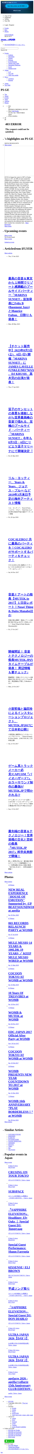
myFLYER (8, 35)
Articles (7, 101)
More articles (8, 253)
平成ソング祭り (19, 1288)
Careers (14, 1425)
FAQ (13, 1420)
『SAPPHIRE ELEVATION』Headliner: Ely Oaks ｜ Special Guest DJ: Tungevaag (18, 1219)
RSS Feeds (11, 1437)
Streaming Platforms (14, 65)
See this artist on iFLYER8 (17, 6)
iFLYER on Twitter (14, 1430)
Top (6, 94)
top (2, 1452)
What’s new (17, 10)
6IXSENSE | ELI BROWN (19, 1269)
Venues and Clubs (13, 63)
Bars (6, 30)
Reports (10, 80)
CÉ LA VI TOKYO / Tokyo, (19, 1180)
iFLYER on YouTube (14, 1435)
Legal (13, 1423)
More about (8, 145)
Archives (11, 78)
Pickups (10, 60)
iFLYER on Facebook (15, 1432)
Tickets (10, 58)
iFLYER (10, 1401)
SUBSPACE (16, 1191)
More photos (8, 881)
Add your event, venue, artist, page (22, 1415)
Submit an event (9, 242)
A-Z (9, 72)
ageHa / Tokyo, (15, 1393)
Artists (6, 70)
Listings (10, 55)
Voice (6, 99)
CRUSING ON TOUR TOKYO (18, 1173)
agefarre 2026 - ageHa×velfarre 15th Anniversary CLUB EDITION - (20, 1384)
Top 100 (10, 73)
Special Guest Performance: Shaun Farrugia (18, 1248)
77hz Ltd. (25, 1403)
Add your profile (13, 75)
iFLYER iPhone (13, 1445)
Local (10, 67)
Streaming (11, 56)
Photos (7, 31)
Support (14, 1422)
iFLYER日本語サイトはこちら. (15, 45)
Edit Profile (15, 111)
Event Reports (12, 62)
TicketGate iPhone (13, 1447)
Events (7, 28)
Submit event (12, 68)
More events (8, 235)
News (6, 77)
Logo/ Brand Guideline (19, 1427)
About (6, 96)
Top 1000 (7, 85)
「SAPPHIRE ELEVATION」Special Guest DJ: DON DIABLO (19, 1313)
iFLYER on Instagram (15, 1433)
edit (12, 35)
